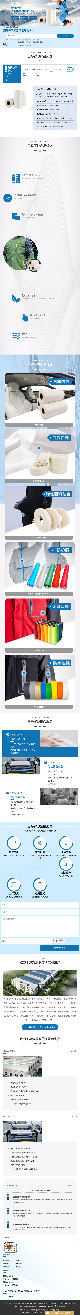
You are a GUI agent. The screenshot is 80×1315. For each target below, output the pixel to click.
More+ (74, 1051)
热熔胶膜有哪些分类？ (18, 1083)
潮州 (32, 1310)
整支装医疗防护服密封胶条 (39, 594)
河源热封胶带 (27, 39)
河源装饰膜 (36, 39)
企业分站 (30, 1312)
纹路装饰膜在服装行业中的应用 (22, 1161)
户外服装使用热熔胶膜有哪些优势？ (23, 1153)
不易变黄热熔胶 (39, 481)
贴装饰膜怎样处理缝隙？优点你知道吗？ (25, 1091)
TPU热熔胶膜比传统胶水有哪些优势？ (24, 1169)
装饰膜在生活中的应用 (18, 1087)
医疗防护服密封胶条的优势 (20, 1148)
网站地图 (36, 1312)
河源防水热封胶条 (29, 71)
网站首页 (6, 1260)
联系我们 (19, 1267)
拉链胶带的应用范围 (17, 1165)
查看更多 (70, 69)
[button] (37, 23)
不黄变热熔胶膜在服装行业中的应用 (23, 1157)
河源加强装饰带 (55, 69)
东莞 (35, 1310)
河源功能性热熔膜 (42, 71)
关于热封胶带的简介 (17, 1095)
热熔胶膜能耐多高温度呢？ (21, 1210)
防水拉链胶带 (39, 707)
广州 (28, 1310)
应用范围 (6, 1267)
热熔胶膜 (6, 1263)
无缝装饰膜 (39, 650)
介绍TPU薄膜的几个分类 (19, 1099)
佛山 (38, 1310)
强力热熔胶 (39, 425)
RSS (41, 1312)
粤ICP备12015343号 (57, 1303)
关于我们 (19, 1260)
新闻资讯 (19, 1263)
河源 (42, 1310)
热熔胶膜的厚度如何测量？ (21, 1197)
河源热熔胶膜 (18, 39)
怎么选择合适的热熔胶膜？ (21, 1224)
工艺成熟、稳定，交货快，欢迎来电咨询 (40, 1027)
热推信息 (24, 1312)
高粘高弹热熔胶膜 (39, 538)
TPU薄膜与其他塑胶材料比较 (21, 1104)
